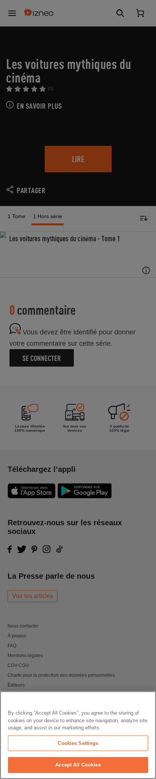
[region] (78, 735)
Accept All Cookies (77, 765)
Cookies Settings (78, 743)
